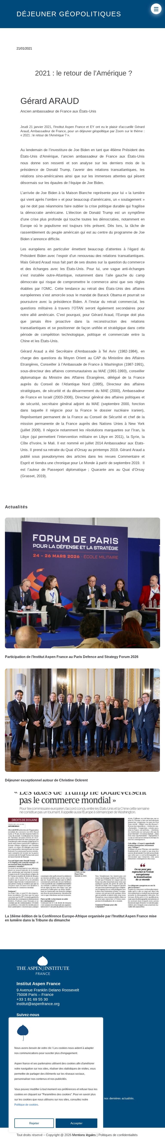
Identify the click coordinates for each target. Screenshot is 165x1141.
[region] (56, 1074)
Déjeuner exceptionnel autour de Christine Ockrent (46, 780)
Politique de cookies (26, 1104)
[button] (156, 8)
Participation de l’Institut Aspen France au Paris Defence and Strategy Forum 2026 (71, 657)
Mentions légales (84, 1135)
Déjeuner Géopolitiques (69, 14)
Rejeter (34, 1123)
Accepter (76, 1123)
